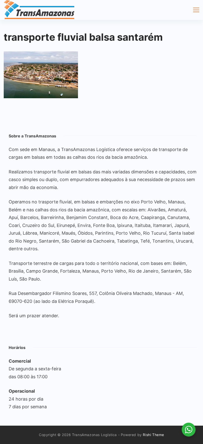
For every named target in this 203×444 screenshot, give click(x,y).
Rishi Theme (153, 435)
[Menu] (196, 10)
